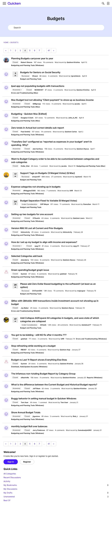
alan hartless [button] (38, 149)
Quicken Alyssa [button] (83, 149)
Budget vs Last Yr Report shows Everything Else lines (39, 359)
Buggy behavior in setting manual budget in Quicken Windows (43, 398)
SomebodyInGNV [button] (85, 430)
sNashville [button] (25, 378)
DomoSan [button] (87, 204)
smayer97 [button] (36, 177)
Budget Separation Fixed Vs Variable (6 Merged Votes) (48, 200)
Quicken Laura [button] (78, 218)
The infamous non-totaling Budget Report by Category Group (43, 373)
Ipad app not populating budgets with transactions (37, 86)
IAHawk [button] (43, 325)
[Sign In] (108, 3)
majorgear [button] (81, 291)
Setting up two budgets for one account (32, 214)
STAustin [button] (36, 218)
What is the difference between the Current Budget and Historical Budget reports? (54, 384)
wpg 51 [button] (37, 246)
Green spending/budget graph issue (30, 270)
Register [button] (27, 462)
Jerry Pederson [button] (39, 430)
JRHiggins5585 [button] (29, 191)
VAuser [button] (35, 76)
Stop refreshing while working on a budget (33, 345)
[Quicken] (14, 3)
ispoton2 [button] (78, 177)
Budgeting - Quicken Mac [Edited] (29, 113)
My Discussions (10, 489)
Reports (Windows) (94, 378)
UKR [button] (71, 191)
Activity (7, 481)
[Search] (103, 3)
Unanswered (56, 496)
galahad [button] (63, 274)
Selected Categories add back (26, 256)
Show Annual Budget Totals (25, 412)
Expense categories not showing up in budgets (36, 186)
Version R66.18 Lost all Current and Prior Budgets (37, 228)
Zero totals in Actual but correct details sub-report (37, 127)
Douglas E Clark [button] (27, 118)
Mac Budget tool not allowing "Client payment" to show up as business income (52, 100)
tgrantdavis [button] (75, 76)
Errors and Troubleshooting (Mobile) (25, 311)
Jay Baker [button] (25, 308)
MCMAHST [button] (39, 90)
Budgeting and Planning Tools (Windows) (27, 65)
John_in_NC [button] (72, 118)
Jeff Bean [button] (36, 388)
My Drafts (56, 493)
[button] (6, 60)
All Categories (10, 473)
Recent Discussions (12, 477)
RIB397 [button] (23, 350)
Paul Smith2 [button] (25, 132)
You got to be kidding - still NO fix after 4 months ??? (39, 335)
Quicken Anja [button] (65, 350)
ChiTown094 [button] (37, 291)
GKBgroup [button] (37, 104)
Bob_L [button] (75, 416)
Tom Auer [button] (24, 402)
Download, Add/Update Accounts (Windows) (29, 367)
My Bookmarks (56, 485)
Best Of (7, 500)
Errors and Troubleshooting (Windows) (91, 339)
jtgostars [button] (36, 416)
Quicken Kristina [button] (73, 62)
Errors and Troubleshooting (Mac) (24, 93)
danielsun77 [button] (86, 325)
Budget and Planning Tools (30, 79)
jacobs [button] (77, 104)
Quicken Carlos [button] (71, 132)
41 (49, 50)
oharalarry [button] (25, 260)
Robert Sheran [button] (26, 62)
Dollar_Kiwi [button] (25, 166)
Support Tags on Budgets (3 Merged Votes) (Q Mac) (47, 173)
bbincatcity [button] (25, 232)
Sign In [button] (11, 462)
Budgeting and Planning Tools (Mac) (25, 107)
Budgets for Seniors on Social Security (40, 72)
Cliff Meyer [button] (44, 204)
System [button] (24, 274)
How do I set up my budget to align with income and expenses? (44, 242)
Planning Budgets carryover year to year (32, 58)
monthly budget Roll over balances (29, 426)
